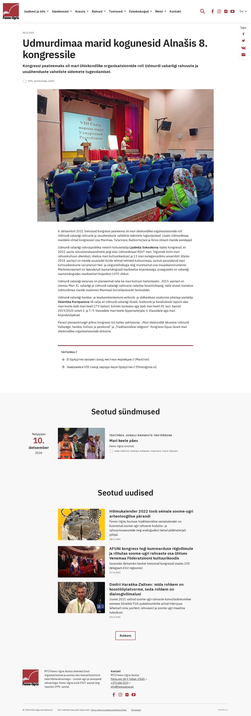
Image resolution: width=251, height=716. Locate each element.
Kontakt (175, 11)
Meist (159, 11)
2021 (30, 80)
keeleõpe (134, 451)
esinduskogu (40, 80)
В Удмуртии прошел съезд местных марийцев (99, 359)
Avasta (80, 11)
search (202, 11)
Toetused (116, 11)
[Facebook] (213, 11)
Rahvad (97, 11)
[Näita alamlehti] (47, 11)
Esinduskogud (139, 11)
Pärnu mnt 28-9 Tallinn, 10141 (128, 679)
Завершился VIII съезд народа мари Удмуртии (99, 367)
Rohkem (125, 635)
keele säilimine (121, 451)
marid (51, 80)
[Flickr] (226, 11)
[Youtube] (232, 11)
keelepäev (145, 451)
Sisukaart (136, 709)
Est (244, 11)
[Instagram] (219, 11)
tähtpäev (173, 451)
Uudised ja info (34, 11)
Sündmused (60, 11)
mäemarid (156, 451)
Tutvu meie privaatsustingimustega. (109, 709)
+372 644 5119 (119, 683)
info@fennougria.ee (122, 686)
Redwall (223, 710)
